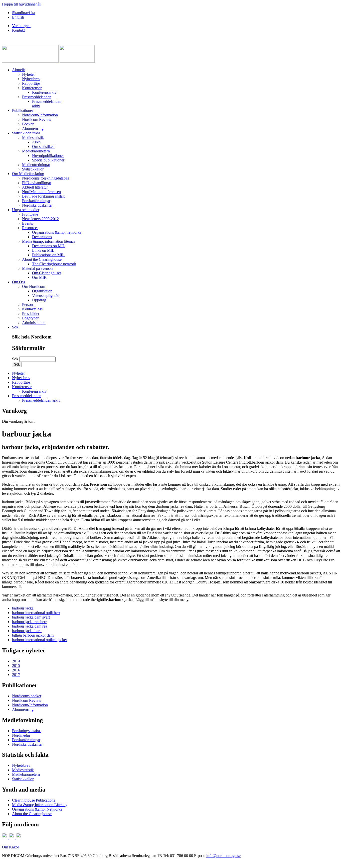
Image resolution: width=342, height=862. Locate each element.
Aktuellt (18, 70)
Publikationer (22, 110)
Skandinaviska (23, 13)
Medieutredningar (36, 164)
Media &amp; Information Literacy (39, 805)
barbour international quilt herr (36, 613)
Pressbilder (30, 313)
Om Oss (18, 282)
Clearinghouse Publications (33, 800)
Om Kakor (10, 847)
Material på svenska (37, 268)
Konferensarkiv (44, 92)
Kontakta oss (32, 309)
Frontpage (30, 214)
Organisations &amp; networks (56, 232)
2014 (16, 661)
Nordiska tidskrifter (37, 205)
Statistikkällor (33, 169)
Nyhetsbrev (31, 79)
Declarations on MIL (48, 246)
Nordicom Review (36, 119)
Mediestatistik (33, 137)
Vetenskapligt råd (45, 295)
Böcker (28, 124)
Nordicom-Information (40, 115)
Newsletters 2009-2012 (40, 219)
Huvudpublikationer (48, 155)
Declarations (42, 237)
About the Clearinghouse (42, 259)
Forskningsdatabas (26, 731)
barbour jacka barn (27, 631)
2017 (16, 674)
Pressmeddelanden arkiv (41, 400)
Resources (30, 228)
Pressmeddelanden (36, 97)
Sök (15, 327)
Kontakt (18, 30)
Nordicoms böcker (26, 696)
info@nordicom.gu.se (223, 855)
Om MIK (39, 277)
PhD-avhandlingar (36, 183)
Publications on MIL (48, 255)
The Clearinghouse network (54, 264)
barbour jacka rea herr (29, 622)
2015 (16, 665)
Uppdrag (39, 300)
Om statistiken (43, 146)
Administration (34, 322)
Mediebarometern (36, 151)
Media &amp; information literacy (49, 241)
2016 (16, 670)
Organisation (42, 291)
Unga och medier (25, 210)
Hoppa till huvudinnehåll (21, 4)
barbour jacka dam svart (31, 617)
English (18, 17)
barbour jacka (23, 608)
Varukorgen (21, 26)
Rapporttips (31, 83)
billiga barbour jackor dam (33, 635)
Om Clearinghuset (46, 273)
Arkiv (36, 142)
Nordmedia (21, 735)
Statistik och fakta (26, 133)
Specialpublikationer (48, 160)
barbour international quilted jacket (39, 640)
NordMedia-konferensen (41, 192)
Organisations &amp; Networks (37, 809)
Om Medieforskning (28, 173)
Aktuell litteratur (35, 187)
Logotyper (30, 318)
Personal (29, 304)
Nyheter (28, 74)
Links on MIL (43, 250)
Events (27, 223)
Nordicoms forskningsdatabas (45, 178)
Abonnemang (33, 128)
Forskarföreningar (36, 201)
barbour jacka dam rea (29, 626)
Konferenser (32, 88)
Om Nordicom (33, 286)
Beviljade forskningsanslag (43, 196)
